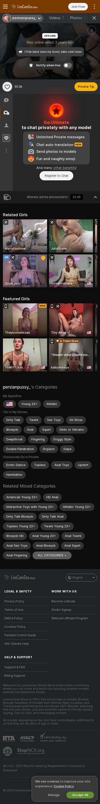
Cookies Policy (15, 626)
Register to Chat (56, 175)
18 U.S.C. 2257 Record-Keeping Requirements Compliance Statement (44, 768)
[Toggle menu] (5, 6)
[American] (9, 404)
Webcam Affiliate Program (69, 618)
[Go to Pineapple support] (8, 751)
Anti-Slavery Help (16, 643)
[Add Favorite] (7, 87)
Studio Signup (61, 610)
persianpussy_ (17, 387)
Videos (56, 18)
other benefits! (65, 168)
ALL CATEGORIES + (52, 555)
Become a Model (63, 601)
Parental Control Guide (20, 635)
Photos (79, 18)
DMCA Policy (13, 618)
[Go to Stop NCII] (31, 751)
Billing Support (14, 675)
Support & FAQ (14, 667)
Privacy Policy (14, 601)
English (78, 577)
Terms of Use (13, 610)
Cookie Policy (64, 786)
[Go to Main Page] (30, 6)
